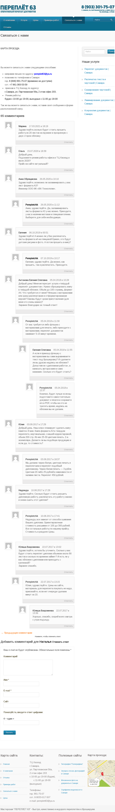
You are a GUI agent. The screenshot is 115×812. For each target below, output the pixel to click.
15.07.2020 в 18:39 (36, 151)
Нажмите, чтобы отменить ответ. (48, 637)
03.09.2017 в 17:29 (36, 424)
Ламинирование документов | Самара (99, 102)
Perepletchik (32, 205)
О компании (9, 20)
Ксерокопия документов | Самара (97, 112)
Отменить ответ (60, 642)
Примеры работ (51, 20)
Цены (35, 20)
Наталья (45, 641)
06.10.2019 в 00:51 (38, 232)
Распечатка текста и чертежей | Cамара (95, 81)
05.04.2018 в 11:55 (62, 350)
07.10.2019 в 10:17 (50, 258)
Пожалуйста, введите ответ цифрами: (23, 712)
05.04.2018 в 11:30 (50, 321)
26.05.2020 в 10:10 (49, 179)
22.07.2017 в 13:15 (50, 582)
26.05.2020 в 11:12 (50, 205)
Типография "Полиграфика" (72, 764)
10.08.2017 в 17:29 (40, 490)
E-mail (7, 690)
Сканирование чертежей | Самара (97, 92)
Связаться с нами (73, 20)
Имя (6, 680)
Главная (6, 764)
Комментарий (10, 656)
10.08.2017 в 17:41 (50, 516)
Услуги (24, 20)
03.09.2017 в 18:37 (50, 459)
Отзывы (7, 27)
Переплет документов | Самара (96, 71)
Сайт (6, 701)
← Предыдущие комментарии (16, 633)
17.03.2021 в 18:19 (38, 126)
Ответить (68, 142)
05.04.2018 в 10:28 (59, 280)
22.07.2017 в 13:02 (51, 547)
